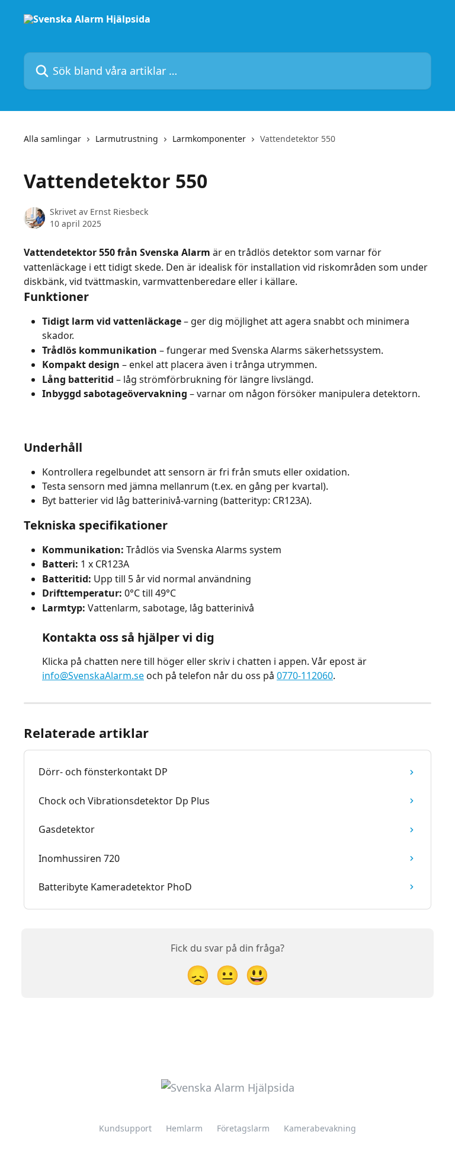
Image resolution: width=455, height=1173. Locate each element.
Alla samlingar (52, 138)
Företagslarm (243, 1128)
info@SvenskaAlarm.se (93, 675)
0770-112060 (305, 675)
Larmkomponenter (209, 138)
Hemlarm (184, 1128)
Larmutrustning (126, 138)
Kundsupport (125, 1128)
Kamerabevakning (320, 1128)
